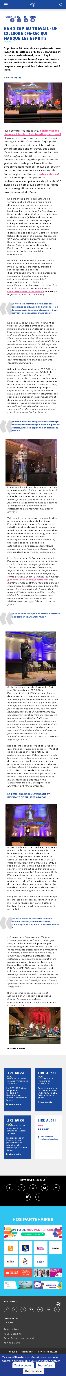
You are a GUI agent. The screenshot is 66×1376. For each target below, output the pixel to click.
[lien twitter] (21, 1187)
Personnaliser (33, 1371)
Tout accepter (23, 1365)
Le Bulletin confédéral (20, 1338)
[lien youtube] (44, 1187)
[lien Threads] (38, 1197)
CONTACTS (27, 1352)
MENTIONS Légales (47, 1352)
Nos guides (13, 1342)
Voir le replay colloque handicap (49, 1137)
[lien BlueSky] (27, 1197)
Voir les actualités (31, 1234)
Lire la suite (15, 1104)
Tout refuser (45, 1365)
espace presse (12, 1318)
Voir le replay (13, 77)
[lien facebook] (9, 1187)
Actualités (12, 1329)
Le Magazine (14, 1334)
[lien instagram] (33, 1187)
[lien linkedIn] (56, 1187)
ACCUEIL (13, 1352)
